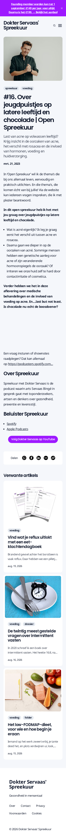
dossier (29, 624)
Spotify (11, 424)
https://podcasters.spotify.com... (30, 364)
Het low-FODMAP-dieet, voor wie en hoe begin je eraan (30, 729)
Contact (25, 806)
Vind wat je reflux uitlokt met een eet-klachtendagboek (29, 542)
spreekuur (11, 88)
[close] (62, 8)
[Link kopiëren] (53, 458)
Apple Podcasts (17, 429)
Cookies (37, 813)
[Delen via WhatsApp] (24, 458)
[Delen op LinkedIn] (38, 458)
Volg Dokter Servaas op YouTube (33, 439)
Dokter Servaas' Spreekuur (21, 25)
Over (12, 806)
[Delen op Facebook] (31, 458)
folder (28, 717)
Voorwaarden (17, 813)
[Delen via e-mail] (46, 458)
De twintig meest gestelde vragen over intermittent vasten (32, 635)
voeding (27, 88)
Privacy (40, 806)
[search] (54, 25)
